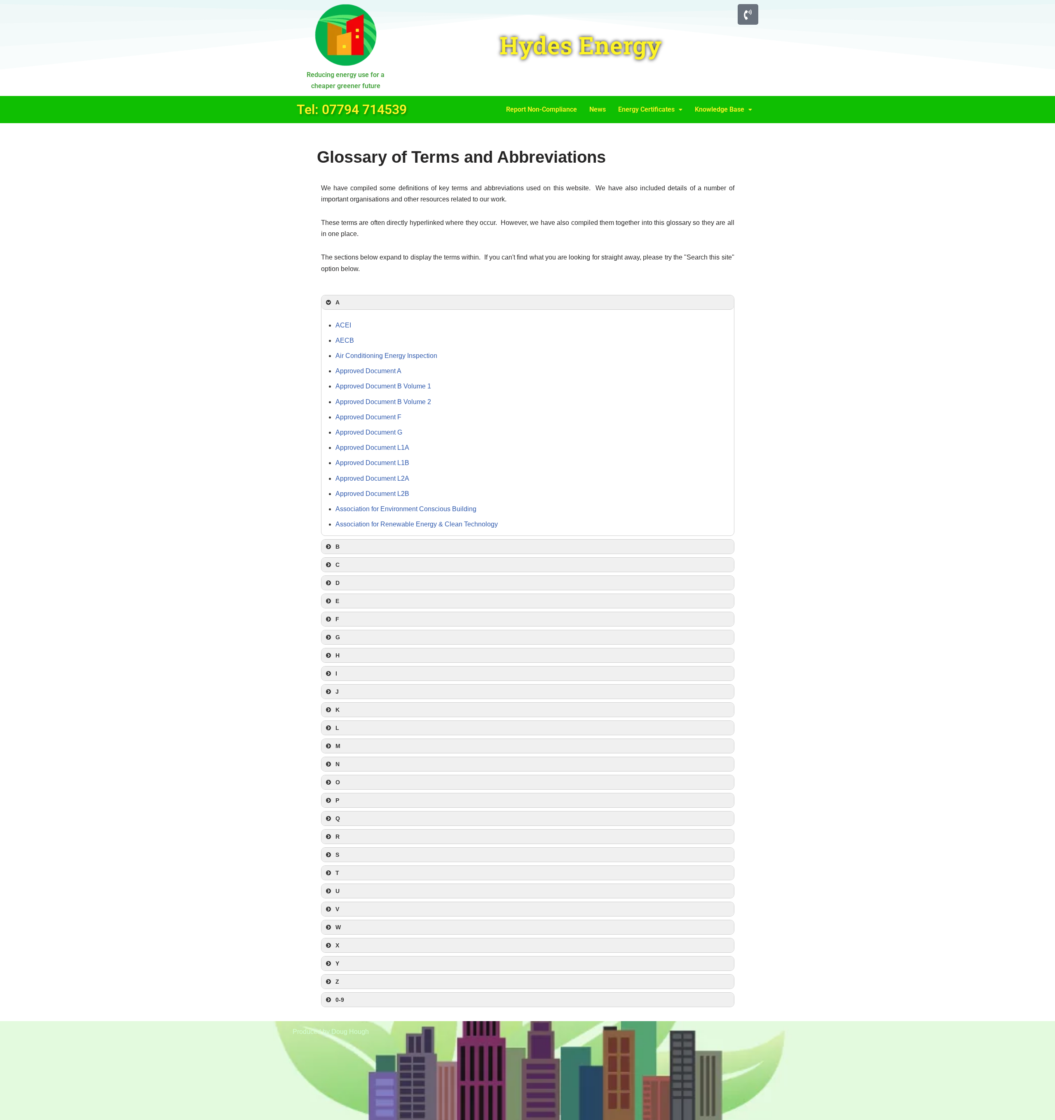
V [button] (337, 909)
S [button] (337, 854)
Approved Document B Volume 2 (383, 401)
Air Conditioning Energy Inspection (386, 355)
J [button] (337, 691)
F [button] (337, 619)
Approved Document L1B (372, 462)
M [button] (337, 746)
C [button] (337, 564)
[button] (650, 109)
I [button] (336, 673)
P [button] (337, 800)
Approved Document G (368, 432)
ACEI (343, 325)
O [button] (337, 782)
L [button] (337, 728)
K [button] (337, 709)
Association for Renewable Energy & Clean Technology (416, 524)
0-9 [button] (339, 999)
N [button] (337, 764)
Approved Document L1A (372, 447)
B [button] (337, 546)
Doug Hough (350, 1031)
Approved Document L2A (372, 478)
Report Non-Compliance (541, 109)
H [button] (337, 655)
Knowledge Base (719, 109)
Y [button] (337, 963)
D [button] (337, 583)
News (597, 109)
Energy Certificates (646, 109)
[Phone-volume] (748, 14)
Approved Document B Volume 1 (383, 386)
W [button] (338, 927)
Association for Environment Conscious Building (405, 508)
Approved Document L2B (372, 493)
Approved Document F (368, 417)
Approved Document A (368, 370)
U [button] (337, 891)
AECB (344, 340)
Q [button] (337, 818)
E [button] (337, 601)
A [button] (337, 302)
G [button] (337, 637)
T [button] (337, 873)
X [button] (337, 945)
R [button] (337, 836)
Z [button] (337, 981)
